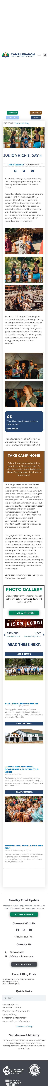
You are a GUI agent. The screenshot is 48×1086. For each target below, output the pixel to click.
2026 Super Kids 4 (10, 981)
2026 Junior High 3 (10, 984)
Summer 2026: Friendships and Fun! (18, 979)
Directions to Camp (24, 1026)
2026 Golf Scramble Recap (21, 703)
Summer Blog (22, 123)
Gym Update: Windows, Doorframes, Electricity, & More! (22, 769)
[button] (39, 55)
